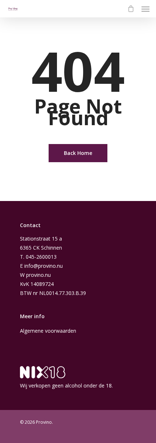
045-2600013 (41, 256)
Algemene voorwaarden (48, 330)
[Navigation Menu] (145, 8)
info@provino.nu (43, 265)
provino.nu (38, 274)
